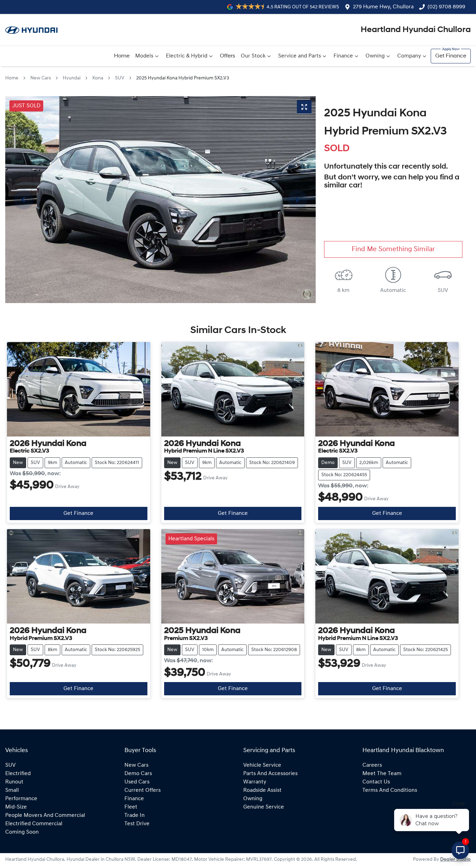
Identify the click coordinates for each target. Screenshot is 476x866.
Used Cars (136, 782)
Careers (372, 765)
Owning (375, 56)
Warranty (254, 782)
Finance (343, 56)
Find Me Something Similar (393, 249)
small (12, 790)
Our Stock (253, 56)
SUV (119, 78)
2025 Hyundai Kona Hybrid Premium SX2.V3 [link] (182, 78)
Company (409, 56)
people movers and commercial (45, 815)
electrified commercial (33, 824)
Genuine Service (263, 807)
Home (122, 56)
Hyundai (71, 78)
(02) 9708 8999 (446, 7)
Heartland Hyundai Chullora (416, 30)
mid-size (16, 807)
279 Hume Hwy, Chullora (383, 7)
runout (14, 782)
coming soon (22, 832)
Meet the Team (381, 773)
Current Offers (142, 790)
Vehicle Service (262, 765)
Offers (227, 56)
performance (21, 799)
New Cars (40, 78)
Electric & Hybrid (186, 56)
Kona (97, 78)
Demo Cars (138, 773)
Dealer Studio (455, 859)
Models (144, 56)
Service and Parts (299, 56)
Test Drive (136, 824)
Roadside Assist (262, 790)
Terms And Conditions (389, 790)
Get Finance (450, 56)
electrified (18, 773)
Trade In (134, 815)
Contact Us (376, 782)
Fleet (130, 807)
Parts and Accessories (270, 773)
